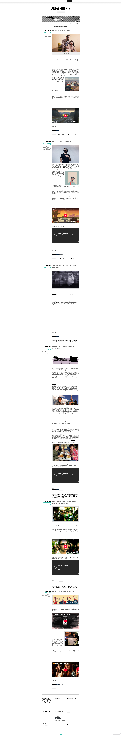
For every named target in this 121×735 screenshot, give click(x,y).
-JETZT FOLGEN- (57, 718)
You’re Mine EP (65, 67)
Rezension (56, 261)
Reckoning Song (56, 168)
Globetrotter (63, 495)
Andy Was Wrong (54, 294)
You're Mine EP (60, 137)
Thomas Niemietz (54, 497)
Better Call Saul (62, 134)
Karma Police (65, 586)
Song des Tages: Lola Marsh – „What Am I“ (62, 31)
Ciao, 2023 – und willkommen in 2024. (48, 700)
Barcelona (68, 494)
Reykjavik (66, 496)
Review (46, 148)
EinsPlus (53, 495)
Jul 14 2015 (48, 266)
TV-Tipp (59, 497)
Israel (77, 134)
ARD (60, 494)
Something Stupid (59, 136)
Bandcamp (62, 340)
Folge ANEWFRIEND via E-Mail (59, 711)
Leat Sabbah (68, 530)
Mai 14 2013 (48, 591)
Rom (69, 496)
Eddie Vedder (71, 688)
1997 (56, 586)
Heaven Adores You (64, 290)
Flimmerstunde (44, 351)
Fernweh (56, 495)
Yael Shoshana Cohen (55, 137)
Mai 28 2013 (48, 501)
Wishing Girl (61, 70)
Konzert (53, 689)
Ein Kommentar (47, 32)
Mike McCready (56, 689)
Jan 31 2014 (48, 346)
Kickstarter (69, 586)
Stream (46, 36)
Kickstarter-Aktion (64, 531)
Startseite (77, 23)
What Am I (73, 136)
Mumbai (58, 496)
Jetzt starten (69, 1)
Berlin (68, 258)
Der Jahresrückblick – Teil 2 (46, 702)
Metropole (53, 496)
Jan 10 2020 (48, 31)
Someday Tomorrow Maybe (56, 79)
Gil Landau (68, 134)
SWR (74, 496)
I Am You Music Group (60, 259)
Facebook (74, 688)
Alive (58, 688)
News (44, 35)
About (73, 23)
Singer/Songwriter (60, 261)
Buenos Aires (72, 494)
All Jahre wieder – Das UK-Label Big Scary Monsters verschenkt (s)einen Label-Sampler (47, 705)
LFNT (58, 169)
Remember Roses (57, 68)
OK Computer (62, 587)
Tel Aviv (70, 136)
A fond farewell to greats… (46, 701)
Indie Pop (75, 134)
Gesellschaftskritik (54, 259)
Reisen (61, 496)
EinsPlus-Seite (73, 440)
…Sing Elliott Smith (75, 300)
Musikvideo (48, 35)
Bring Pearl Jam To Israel (63, 688)
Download (69, 340)
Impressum (68, 724)
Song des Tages (48, 35)
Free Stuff (43, 268)
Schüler (65, 689)
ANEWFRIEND (60, 8)
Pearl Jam (63, 607)
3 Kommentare (48, 592)
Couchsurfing (63, 383)
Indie (64, 259)
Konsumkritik (72, 259)
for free (76, 340)
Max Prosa (58, 260)
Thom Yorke (75, 587)
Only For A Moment (58, 82)
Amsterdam (57, 494)
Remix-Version (77, 167)
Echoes (53, 82)
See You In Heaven (67, 341)
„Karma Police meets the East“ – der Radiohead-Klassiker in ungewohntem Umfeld (64, 502)
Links (71, 23)
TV (57, 497)
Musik (49, 34)
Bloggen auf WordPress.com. (60, 734)
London (55, 260)
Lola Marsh (53, 55)
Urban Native (62, 497)
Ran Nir (53, 164)
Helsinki (66, 495)
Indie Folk (72, 134)
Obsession (53, 177)
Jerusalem (68, 259)
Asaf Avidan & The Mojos (59, 258)
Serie (47, 352)
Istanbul (69, 495)
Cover (68, 688)
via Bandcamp (57, 302)
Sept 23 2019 (48, 142)
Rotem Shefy (60, 530)
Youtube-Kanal (55, 441)
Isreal (58, 341)
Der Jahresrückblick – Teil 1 (46, 703)
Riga (68, 496)
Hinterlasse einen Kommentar (47, 143)
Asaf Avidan (63, 167)
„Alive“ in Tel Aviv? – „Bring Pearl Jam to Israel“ (64, 591)
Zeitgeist (49, 36)
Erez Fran (71, 258)
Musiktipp (45, 35)
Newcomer (61, 135)
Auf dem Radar (46, 34)
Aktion (57, 688)
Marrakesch (74, 495)
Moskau (56, 496)
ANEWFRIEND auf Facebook (46, 711)
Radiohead (70, 557)
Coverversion (56, 75)
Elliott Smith (73, 340)
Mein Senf (49, 351)
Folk (73, 258)
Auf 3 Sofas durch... (64, 494)
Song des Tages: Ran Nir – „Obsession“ (61, 142)
